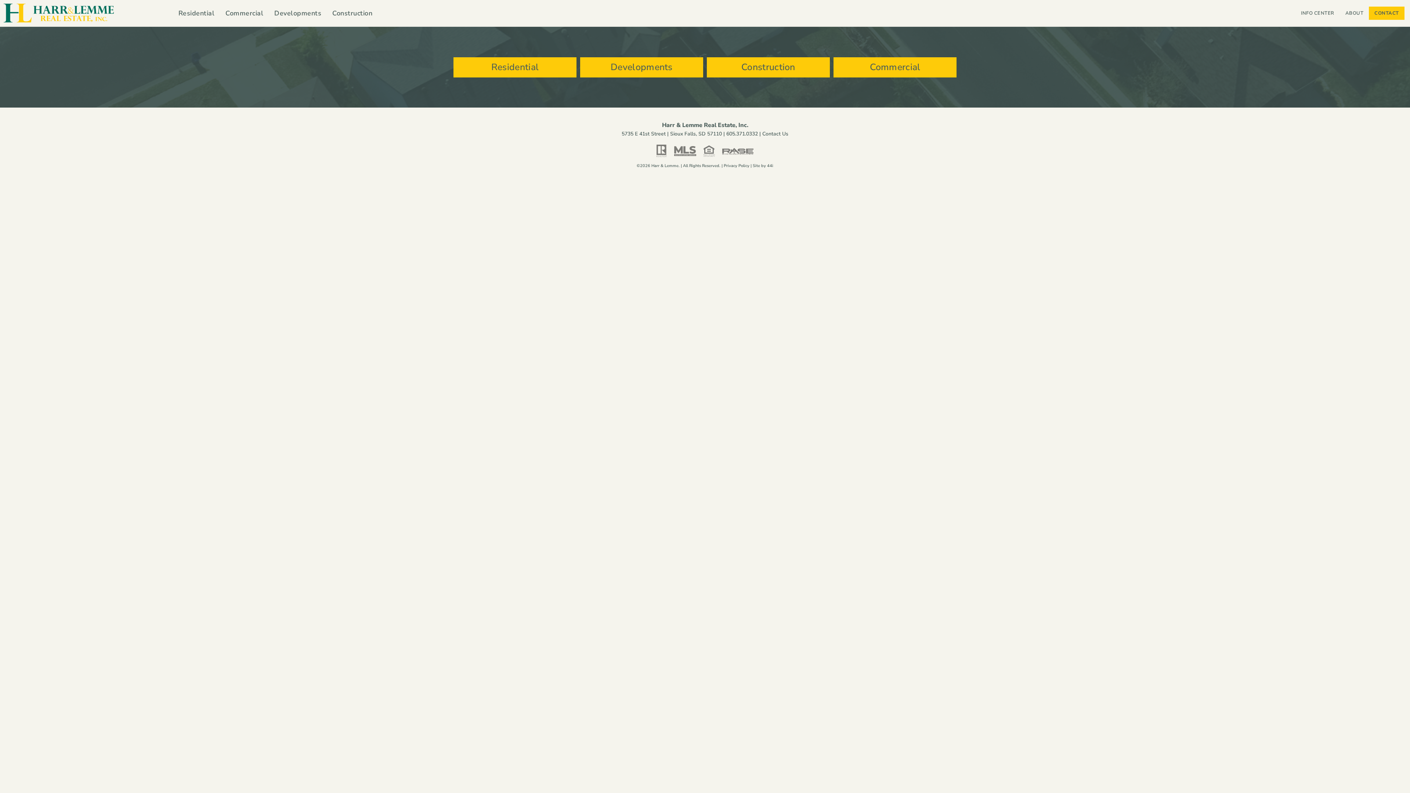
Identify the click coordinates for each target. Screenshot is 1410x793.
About (1354, 13)
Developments (297, 13)
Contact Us (775, 133)
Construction (352, 13)
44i (770, 166)
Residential (196, 13)
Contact (1386, 13)
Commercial (244, 13)
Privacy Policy (736, 166)
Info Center (1317, 13)
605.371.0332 (742, 133)
